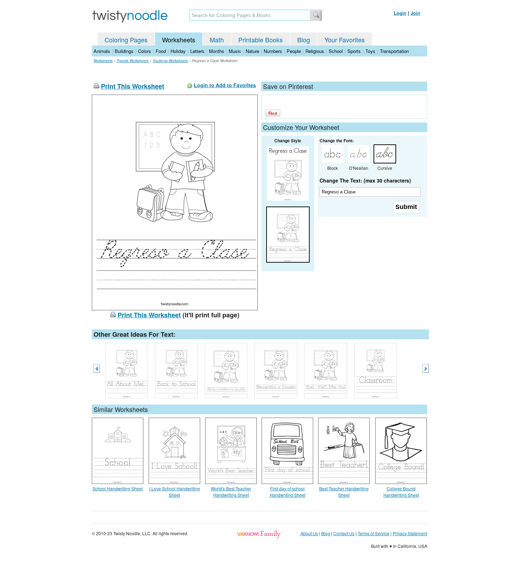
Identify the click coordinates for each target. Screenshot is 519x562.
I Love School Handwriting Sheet (174, 491)
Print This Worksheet (132, 86)
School (336, 51)
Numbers (273, 51)
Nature (252, 51)
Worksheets (178, 39)
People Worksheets (133, 60)
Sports (354, 51)
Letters (197, 51)
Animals (102, 51)
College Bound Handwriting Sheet (401, 491)
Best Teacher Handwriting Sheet (344, 491)
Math (217, 39)
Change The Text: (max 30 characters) (365, 180)
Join (415, 13)
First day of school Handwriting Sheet (287, 491)
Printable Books (260, 39)
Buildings (124, 51)
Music (235, 51)
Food (161, 51)
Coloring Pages (126, 39)
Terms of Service (373, 533)
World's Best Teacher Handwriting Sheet (231, 491)
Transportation (394, 51)
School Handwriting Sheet (118, 488)
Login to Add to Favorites (225, 85)
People (294, 51)
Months (216, 51)
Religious (314, 51)
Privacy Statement (410, 533)
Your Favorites (344, 39)
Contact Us (343, 533)
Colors (144, 51)
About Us (309, 533)
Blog (303, 39)
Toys (370, 51)
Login (400, 13)
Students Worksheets (170, 60)
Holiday (178, 51)
